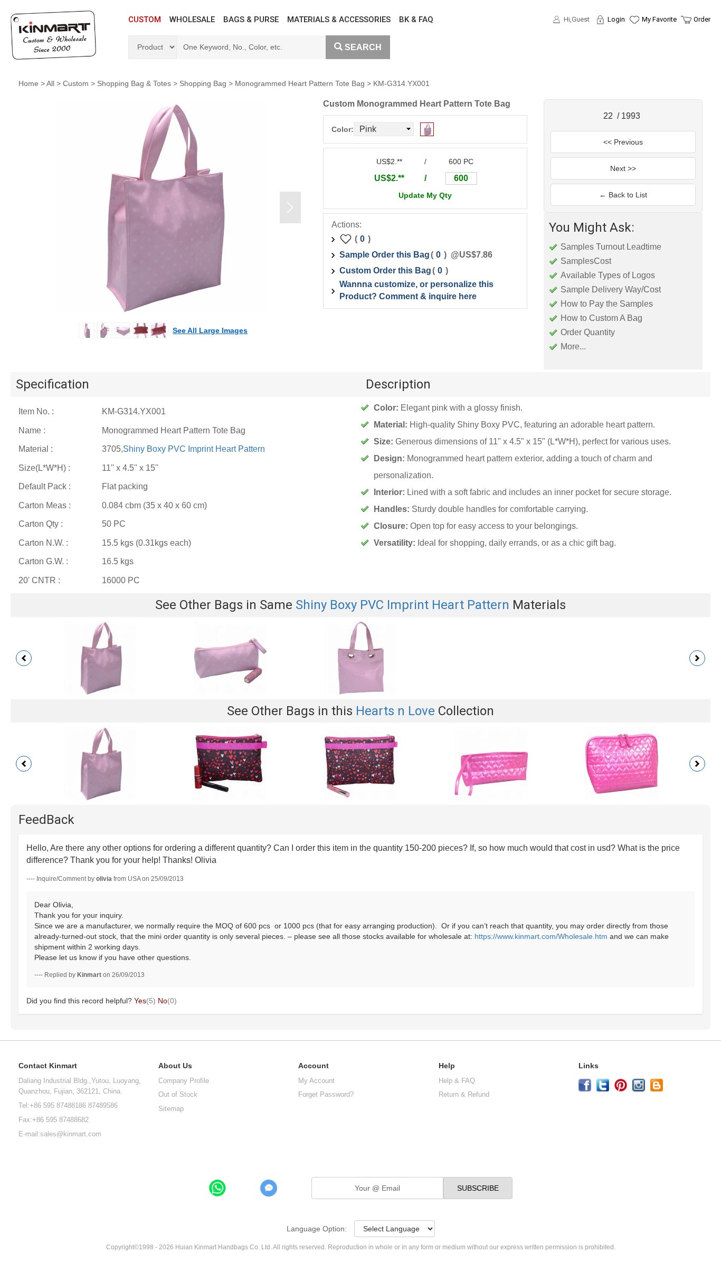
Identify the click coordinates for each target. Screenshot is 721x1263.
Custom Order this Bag (385, 270)
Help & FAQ (457, 1081)
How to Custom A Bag (601, 318)
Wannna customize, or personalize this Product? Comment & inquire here (416, 290)
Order (702, 19)
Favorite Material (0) (633, 53)
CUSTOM (144, 19)
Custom (76, 83)
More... (573, 346)
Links (588, 1066)
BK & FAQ (416, 19)
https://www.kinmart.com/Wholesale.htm (541, 936)
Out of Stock (177, 1094)
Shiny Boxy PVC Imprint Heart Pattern (194, 448)
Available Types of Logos (608, 275)
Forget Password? (326, 1094)
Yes (140, 1000)
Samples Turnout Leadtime (611, 246)
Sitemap (171, 1109)
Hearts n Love (395, 711)
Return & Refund (464, 1094)
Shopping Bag (202, 83)
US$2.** (389, 178)
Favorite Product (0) (633, 38)
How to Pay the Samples (607, 303)
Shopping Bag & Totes (134, 83)
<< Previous (623, 142)
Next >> (623, 168)
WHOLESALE (192, 19)
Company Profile (183, 1081)
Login (616, 19)
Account (313, 1066)
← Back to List (623, 195)
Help (447, 1066)
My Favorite (659, 19)
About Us (175, 1066)
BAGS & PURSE (251, 19)
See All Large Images (210, 330)
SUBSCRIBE (478, 1188)
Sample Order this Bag (384, 254)
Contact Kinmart (47, 1066)
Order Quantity (588, 332)
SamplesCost (586, 261)
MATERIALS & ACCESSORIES (339, 19)
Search (363, 47)
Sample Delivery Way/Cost (611, 289)
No (162, 1000)
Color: (342, 129)
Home (28, 83)
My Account (316, 1081)
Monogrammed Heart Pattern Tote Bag (300, 83)
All (50, 83)
